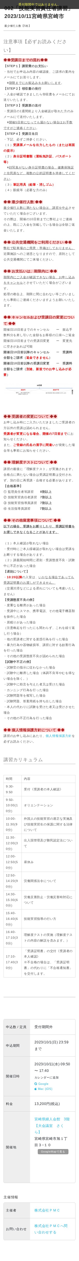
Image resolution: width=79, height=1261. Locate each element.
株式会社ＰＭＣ (47, 1210)
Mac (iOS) (44, 1089)
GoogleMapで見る (53, 1151)
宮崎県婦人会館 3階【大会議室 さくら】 (52, 1125)
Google (42, 1083)
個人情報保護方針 (59, 736)
